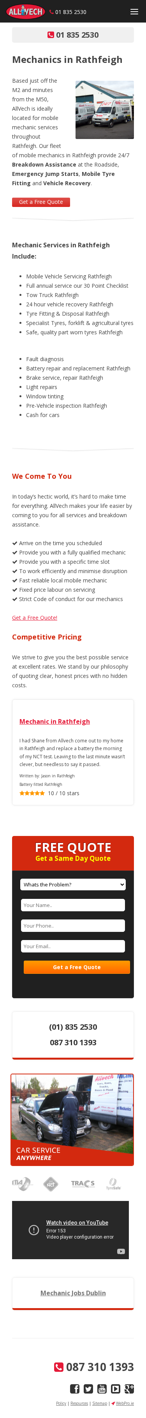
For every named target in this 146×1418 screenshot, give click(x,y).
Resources (79, 1403)
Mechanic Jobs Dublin (73, 1293)
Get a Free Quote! (34, 617)
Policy (61, 1403)
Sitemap (99, 1403)
